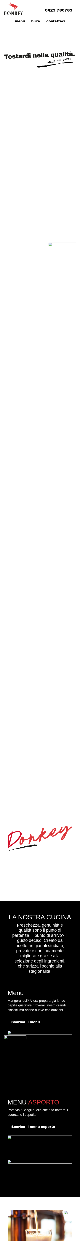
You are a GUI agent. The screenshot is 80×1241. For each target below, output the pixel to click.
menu (20, 21)
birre (35, 21)
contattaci (55, 21)
